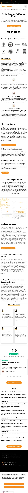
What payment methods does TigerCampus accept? (14, 397)
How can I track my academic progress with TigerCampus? (12, 417)
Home (2, 9)
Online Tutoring (7, 9)
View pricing (14, 28)
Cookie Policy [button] (18, 478)
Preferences (14, 489)
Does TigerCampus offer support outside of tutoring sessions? (14, 427)
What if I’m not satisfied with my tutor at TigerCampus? (11, 434)
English (6, 491)
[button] (6, 376)
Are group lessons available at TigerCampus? (13, 437)
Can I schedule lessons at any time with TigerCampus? (11, 431)
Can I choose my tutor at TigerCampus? (11, 420)
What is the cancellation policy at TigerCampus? (13, 404)
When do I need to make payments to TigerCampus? (10, 400)
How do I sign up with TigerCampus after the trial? (14, 394)
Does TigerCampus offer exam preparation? (12, 440)
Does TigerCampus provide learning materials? (13, 410)
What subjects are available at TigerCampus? (13, 423)
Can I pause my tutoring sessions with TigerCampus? (10, 407)
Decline (14, 486)
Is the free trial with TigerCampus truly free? (12, 392)
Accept (14, 483)
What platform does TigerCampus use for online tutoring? (13, 414)
